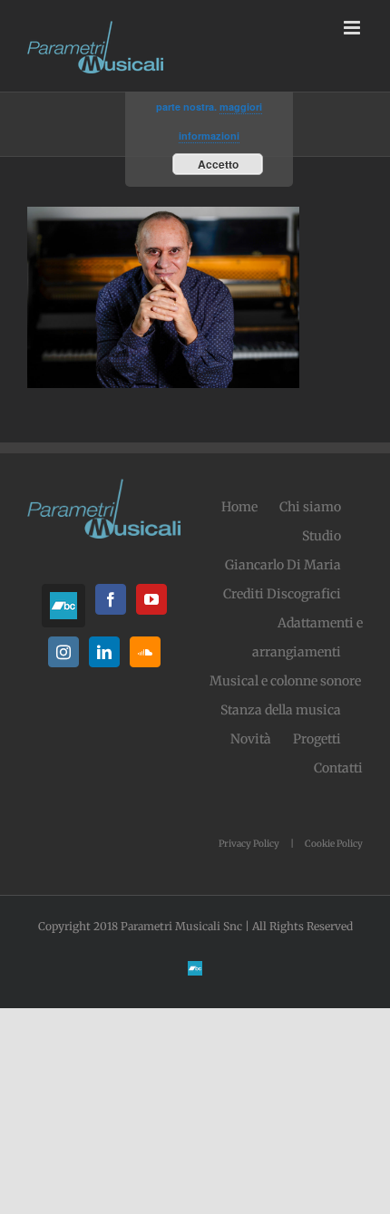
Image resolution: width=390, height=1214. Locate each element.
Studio (321, 536)
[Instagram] (63, 651)
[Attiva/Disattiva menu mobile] (353, 27)
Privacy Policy (249, 844)
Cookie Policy (334, 844)
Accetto (218, 164)
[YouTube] (151, 599)
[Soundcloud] (145, 651)
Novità (250, 739)
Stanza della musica (280, 710)
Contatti (338, 768)
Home (239, 507)
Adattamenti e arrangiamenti (307, 637)
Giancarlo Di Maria (283, 565)
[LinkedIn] (104, 651)
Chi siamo (310, 507)
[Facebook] (110, 599)
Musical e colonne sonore (285, 681)
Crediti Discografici (282, 594)
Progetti (317, 739)
